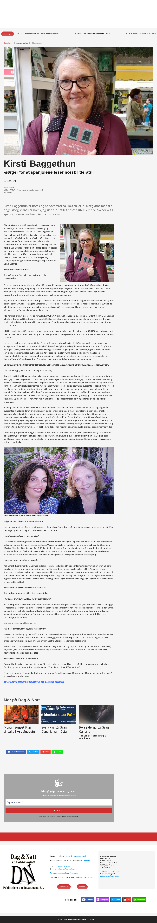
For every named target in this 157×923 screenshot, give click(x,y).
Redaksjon (8, 192)
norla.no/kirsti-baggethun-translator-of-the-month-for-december (34, 681)
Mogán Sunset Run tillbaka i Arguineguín (19, 729)
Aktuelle (23, 43)
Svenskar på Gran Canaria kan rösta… (55, 729)
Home (16, 43)
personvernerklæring (63, 817)
